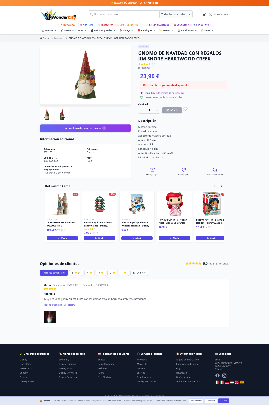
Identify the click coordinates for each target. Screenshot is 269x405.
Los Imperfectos (129, 25)
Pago (178, 368)
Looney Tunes (27, 381)
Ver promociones (149, 2)
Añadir (64, 238)
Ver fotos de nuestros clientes (87, 128)
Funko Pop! (201, 25)
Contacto (141, 368)
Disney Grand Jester (69, 377)
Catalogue (145, 30)
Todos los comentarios (54, 272)
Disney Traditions (157, 25)
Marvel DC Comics (71, 30)
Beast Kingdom (106, 363)
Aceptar (223, 400)
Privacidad (181, 372)
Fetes (205, 30)
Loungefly (181, 25)
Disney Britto (65, 368)
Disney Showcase (68, 372)
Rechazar (211, 400)
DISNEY (47, 30)
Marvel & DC (26, 368)
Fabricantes (186, 30)
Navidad (143, 46)
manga (124, 30)
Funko (101, 372)
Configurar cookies (146, 381)
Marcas (164, 30)
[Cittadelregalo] (222, 382)
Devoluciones (144, 377)
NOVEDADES (67, 25)
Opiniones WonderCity (188, 381)
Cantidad (143, 104)
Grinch (23, 377)
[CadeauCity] (217, 382)
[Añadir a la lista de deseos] (185, 109)
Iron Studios (104, 377)
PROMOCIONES (107, 25)
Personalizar (196, 400)
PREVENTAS (86, 25)
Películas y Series (101, 30)
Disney (23, 359)
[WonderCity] (227, 382)
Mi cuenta (142, 359)
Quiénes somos (184, 377)
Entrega (141, 372)
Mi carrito (142, 363)
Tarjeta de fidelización (187, 359)
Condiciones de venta (187, 363)
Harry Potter (26, 363)
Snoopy (24, 372)
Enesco (90, 152)
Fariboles (102, 368)
